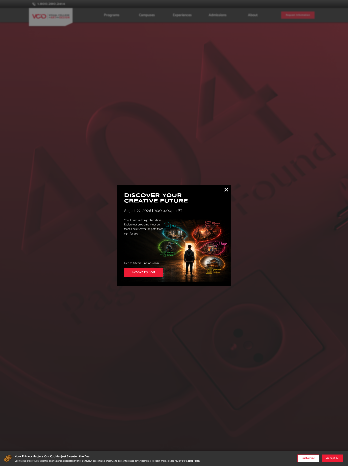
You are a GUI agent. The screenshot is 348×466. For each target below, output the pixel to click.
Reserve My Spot (143, 272)
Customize (308, 458)
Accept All (332, 458)
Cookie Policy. (193, 461)
